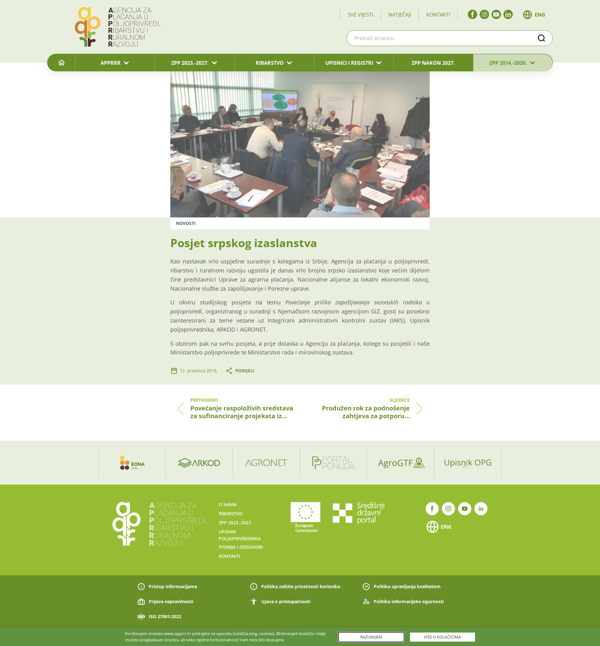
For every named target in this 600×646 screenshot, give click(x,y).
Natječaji (399, 14)
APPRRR (111, 62)
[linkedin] (508, 14)
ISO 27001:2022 (165, 616)
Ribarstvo (230, 513)
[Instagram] (484, 14)
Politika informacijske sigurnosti (409, 601)
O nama (228, 504)
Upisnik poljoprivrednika (240, 535)
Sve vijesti (360, 14)
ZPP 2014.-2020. (508, 62)
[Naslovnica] (61, 63)
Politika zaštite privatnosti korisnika (300, 586)
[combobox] (450, 38)
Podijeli (244, 371)
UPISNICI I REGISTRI (349, 62)
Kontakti (438, 14)
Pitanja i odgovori (241, 547)
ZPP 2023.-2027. (190, 62)
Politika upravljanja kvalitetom (407, 586)
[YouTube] (496, 14)
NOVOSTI (186, 223)
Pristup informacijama (173, 586)
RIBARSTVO (270, 62)
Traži (541, 38)
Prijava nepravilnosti (171, 601)
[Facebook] (472, 14)
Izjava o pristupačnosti (285, 601)
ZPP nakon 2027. (433, 62)
